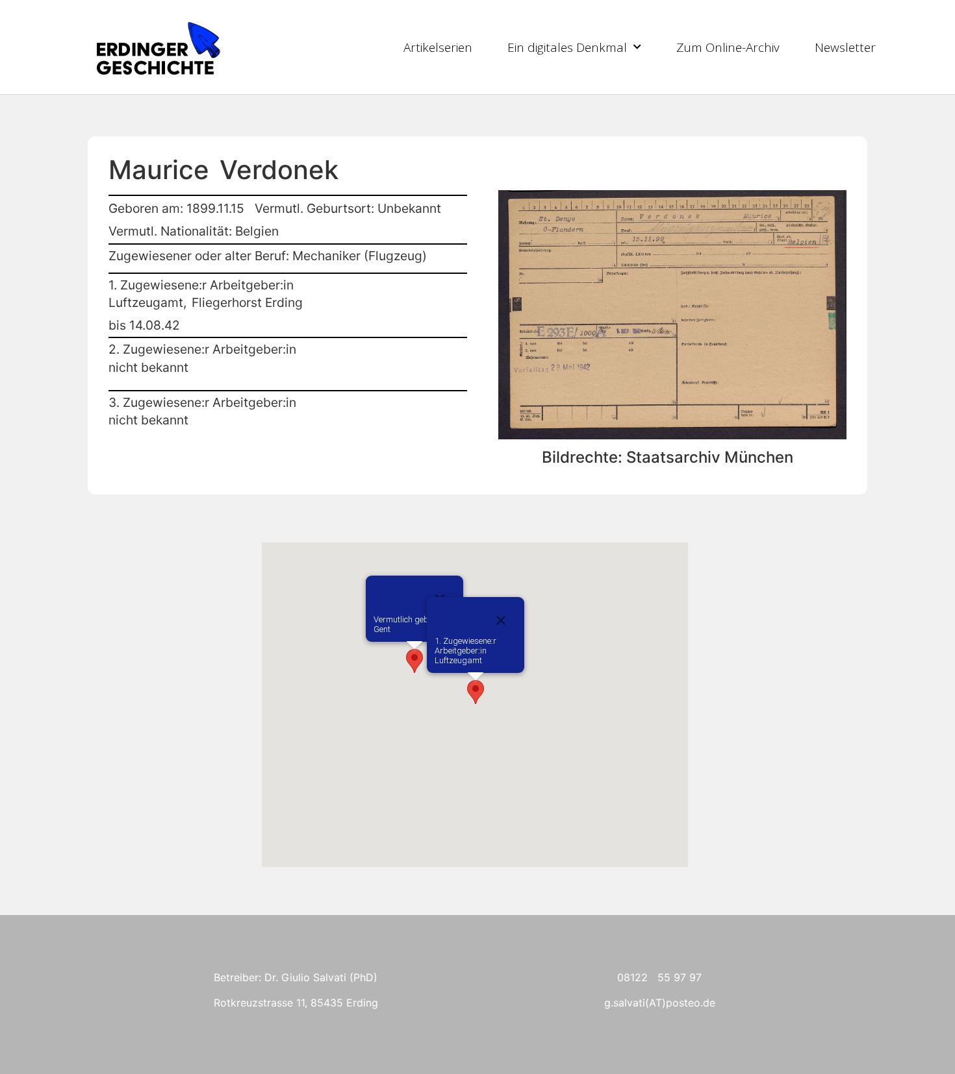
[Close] (500, 620)
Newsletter (845, 47)
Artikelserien (437, 47)
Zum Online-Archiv (728, 47)
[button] (414, 661)
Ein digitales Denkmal (567, 47)
